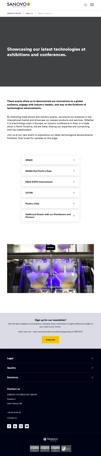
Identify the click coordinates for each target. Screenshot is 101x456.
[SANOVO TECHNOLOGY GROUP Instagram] (21, 426)
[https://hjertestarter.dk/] (66, 448)
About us (29, 13)
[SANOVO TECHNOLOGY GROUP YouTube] (27, 426)
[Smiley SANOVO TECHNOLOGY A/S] (45, 448)
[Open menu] (92, 4)
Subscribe (50, 339)
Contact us (12, 418)
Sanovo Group (14, 13)
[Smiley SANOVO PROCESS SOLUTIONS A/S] (55, 448)
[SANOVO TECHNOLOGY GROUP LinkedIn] (15, 426)
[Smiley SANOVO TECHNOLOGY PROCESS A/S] (34, 448)
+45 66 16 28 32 (14, 412)
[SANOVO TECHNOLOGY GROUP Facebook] (9, 426)
